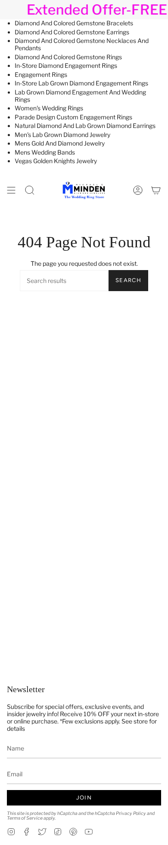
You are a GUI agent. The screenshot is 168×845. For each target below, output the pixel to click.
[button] (30, 190)
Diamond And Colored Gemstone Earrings (72, 32)
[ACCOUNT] (138, 190)
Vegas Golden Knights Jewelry (56, 160)
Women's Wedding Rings (49, 108)
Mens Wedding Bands (45, 152)
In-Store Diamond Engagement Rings (66, 65)
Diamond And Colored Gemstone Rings (68, 57)
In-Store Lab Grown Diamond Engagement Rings (81, 83)
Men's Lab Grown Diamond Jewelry (62, 134)
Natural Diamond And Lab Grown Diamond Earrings (85, 125)
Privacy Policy (131, 813)
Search (128, 280)
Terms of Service (25, 818)
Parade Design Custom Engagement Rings (73, 117)
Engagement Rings (41, 74)
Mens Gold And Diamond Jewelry (60, 143)
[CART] (156, 190)
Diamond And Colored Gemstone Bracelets (74, 23)
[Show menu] (11, 190)
